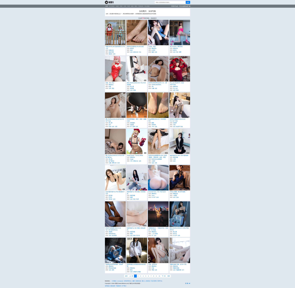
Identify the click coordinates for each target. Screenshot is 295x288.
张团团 (132, 124)
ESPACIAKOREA (156, 84)
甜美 (113, 270)
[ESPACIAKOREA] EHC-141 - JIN (157, 83)
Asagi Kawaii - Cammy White (135, 155)
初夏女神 (111, 50)
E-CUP (175, 235)
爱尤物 (110, 195)
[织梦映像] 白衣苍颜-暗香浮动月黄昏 (136, 265)
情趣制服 (178, 270)
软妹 (134, 235)
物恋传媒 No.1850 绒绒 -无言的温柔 (136, 192)
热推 (132, 6)
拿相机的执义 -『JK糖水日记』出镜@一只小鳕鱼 (158, 229)
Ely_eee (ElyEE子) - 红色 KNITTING (177, 83)
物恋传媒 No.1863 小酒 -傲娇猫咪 (179, 155)
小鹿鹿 (175, 195)
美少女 (138, 235)
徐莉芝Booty (112, 233)
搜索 (188, 2)
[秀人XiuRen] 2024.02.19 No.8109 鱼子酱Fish (115, 156)
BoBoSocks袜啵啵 (157, 159)
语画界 (175, 123)
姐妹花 (110, 54)
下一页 (164, 276)
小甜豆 (153, 161)
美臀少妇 (114, 163)
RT (131, 126)
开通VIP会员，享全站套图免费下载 (180, 6)
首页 (106, 6)
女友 (114, 54)
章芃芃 (175, 233)
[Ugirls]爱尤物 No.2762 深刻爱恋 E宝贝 (115, 192)
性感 (110, 126)
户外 (153, 126)
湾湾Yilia (159, 281)
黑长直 (110, 199)
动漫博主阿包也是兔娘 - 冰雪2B (114, 264)
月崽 (174, 124)
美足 (134, 199)
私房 (137, 199)
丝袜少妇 (135, 52)
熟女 (181, 126)
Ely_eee (175, 88)
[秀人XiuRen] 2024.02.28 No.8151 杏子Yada (115, 120)
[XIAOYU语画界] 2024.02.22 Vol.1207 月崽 (177, 120)
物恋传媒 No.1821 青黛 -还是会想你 (136, 229)
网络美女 (154, 48)
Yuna (153, 195)
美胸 (134, 90)
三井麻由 (114, 281)
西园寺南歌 (176, 268)
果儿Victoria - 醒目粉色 (176, 46)
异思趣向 (132, 123)
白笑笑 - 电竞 (152, 46)
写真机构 (140, 6)
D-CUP (154, 197)
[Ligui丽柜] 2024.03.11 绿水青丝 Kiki (157, 120)
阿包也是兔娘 (112, 268)
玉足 (153, 163)
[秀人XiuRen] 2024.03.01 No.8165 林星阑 (136, 83)
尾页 (168, 276)
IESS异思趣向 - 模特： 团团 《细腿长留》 (136, 120)
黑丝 (113, 88)
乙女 (140, 52)
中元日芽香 (153, 281)
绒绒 (131, 197)
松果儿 (175, 50)
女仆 (183, 270)
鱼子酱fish (111, 161)
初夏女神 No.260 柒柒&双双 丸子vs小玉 (115, 47)
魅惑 (153, 52)
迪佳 (131, 50)
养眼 (153, 270)
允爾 (133, 281)
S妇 (177, 52)
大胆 (116, 126)
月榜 (125, 6)
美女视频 (147, 6)
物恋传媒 (175, 157)
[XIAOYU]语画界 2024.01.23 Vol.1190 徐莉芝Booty (113, 229)
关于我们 (123, 286)
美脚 (133, 126)
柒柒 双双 (111, 52)
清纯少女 (135, 161)
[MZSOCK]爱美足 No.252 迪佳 (135, 46)
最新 (117, 6)
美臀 (180, 52)
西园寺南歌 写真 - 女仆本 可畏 (178, 264)
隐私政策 (112, 286)
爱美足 (132, 48)
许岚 (153, 268)
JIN (152, 86)
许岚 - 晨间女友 (152, 264)
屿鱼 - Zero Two (110, 83)
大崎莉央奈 (138, 281)
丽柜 (153, 123)
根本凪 (148, 281)
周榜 (121, 6)
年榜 (128, 6)
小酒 (174, 159)
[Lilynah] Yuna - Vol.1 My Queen (157, 192)
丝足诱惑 (114, 235)
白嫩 (153, 88)
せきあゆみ (120, 281)
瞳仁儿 (144, 281)
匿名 (131, 270)
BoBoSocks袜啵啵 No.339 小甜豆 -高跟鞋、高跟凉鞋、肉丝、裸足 (158, 156)
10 (159, 276)
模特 (136, 6)
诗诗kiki (154, 124)
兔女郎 (178, 126)
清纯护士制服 (137, 272)
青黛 (131, 233)
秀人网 (132, 86)
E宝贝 (110, 197)
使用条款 (107, 286)
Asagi (131, 159)
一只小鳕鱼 (155, 233)
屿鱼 (110, 86)
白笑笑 (153, 50)
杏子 (110, 124)
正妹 (177, 197)
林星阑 (132, 88)
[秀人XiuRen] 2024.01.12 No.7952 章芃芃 (179, 229)
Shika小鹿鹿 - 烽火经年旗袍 (177, 192)
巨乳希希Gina (127, 281)
